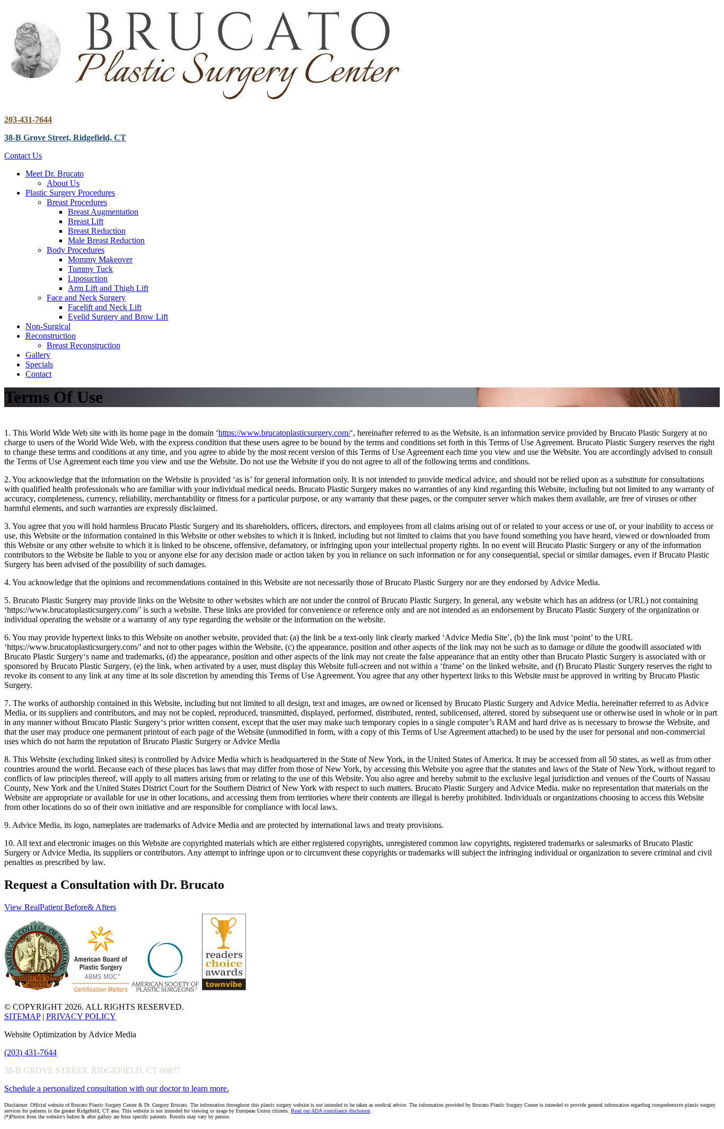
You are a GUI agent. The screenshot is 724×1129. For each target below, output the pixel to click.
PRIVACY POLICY (81, 1016)
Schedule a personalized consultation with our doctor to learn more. (116, 1088)
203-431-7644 (28, 119)
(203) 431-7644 (30, 1052)
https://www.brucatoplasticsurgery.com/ (284, 432)
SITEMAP (22, 1016)
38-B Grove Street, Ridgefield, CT (65, 137)
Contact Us (23, 155)
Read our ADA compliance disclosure (330, 1111)
